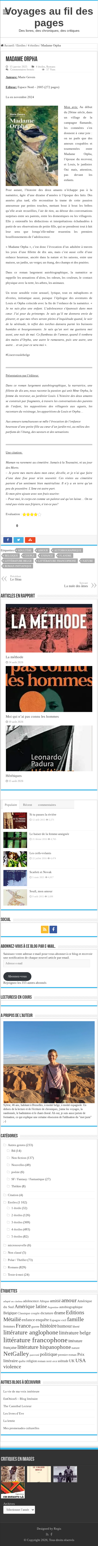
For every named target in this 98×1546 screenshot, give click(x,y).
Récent (27, 805)
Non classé (15, 1252)
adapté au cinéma (12, 1301)
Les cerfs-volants (40, 853)
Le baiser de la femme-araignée (49, 834)
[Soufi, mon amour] (15, 897)
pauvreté (34, 1354)
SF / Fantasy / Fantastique (27, 1179)
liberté (76, 1326)
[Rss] (45, 929)
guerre (35, 1326)
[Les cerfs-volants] (15, 859)
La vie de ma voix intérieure (21, 1391)
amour (43, 550)
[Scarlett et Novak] (15, 878)
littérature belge (18, 560)
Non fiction (18, 1158)
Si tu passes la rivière (42, 814)
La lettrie (9, 1421)
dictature (46, 1313)
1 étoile (16, 1208)
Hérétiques (14, 776)
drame (59, 1312)
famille (75, 1319)
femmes (9, 1326)
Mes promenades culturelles (21, 1428)
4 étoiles (33, 45)
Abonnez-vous (17, 976)
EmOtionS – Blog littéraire (20, 1399)
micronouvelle (17, 1245)
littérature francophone (57, 560)
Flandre (65, 555)
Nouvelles (17, 1165)
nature (88, 560)
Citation (13, 1195)
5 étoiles (16, 1236)
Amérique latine (31, 1306)
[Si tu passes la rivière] (15, 820)
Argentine (53, 1307)
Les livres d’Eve (13, 1413)
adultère (25, 550)
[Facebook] (53, 929)
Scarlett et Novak (40, 872)
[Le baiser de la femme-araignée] (15, 840)
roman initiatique (18, 566)
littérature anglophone (30, 1332)
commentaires (47, 805)
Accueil (9, 45)
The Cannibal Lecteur (17, 1406)
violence (12, 1366)
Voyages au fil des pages (49, 16)
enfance (47, 555)
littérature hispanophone (44, 1347)
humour (64, 1326)
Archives (9, 1503)
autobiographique (67, 550)
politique (48, 1354)
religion (31, 1361)
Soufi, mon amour (40, 891)
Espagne (55, 1320)
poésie (15, 1172)
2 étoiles (16, 1215)
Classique (24, 1313)
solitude (63, 1361)
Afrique (44, 1301)
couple (29, 555)
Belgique (11, 555)
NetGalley (16, 1353)
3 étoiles (16, 1222)
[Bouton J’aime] (9, 525)
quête (22, 1361)
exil (63, 1320)
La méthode (14, 657)
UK (72, 1361)
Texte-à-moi (15, 1274)
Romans (50, 66)
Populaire (11, 805)
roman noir (45, 1361)
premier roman (67, 1354)
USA (80, 1360)
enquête (42, 1320)
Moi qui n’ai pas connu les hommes (32, 716)
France (23, 1326)
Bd (13, 1150)
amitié (55, 1300)
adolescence (31, 1301)
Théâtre (16, 1186)
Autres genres (16, 1145)
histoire (48, 1326)
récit (54, 1361)
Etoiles (20, 45)
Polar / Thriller (17, 1260)
